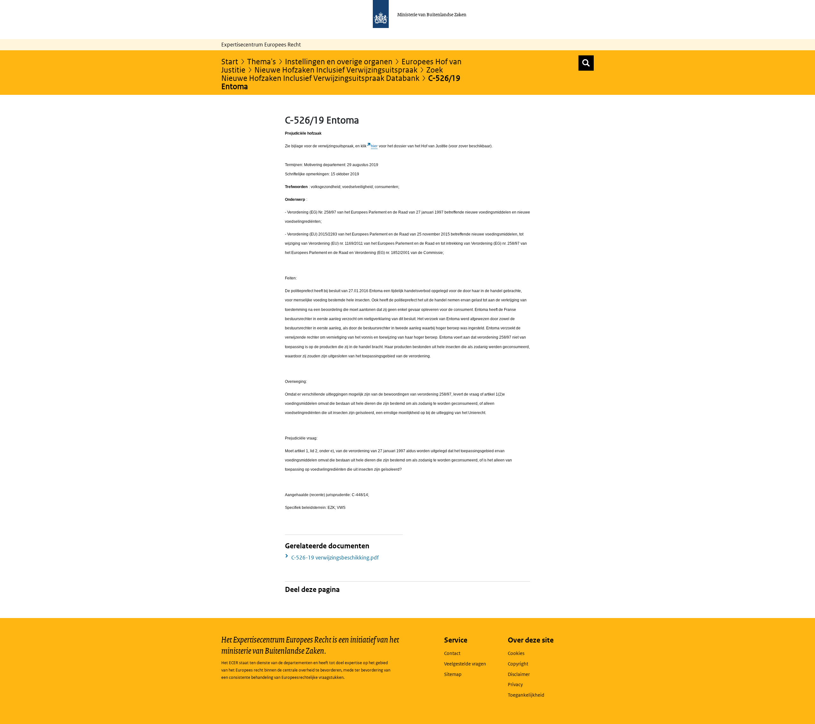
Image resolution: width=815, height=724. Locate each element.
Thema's (261, 61)
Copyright (518, 664)
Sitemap (453, 674)
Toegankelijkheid (526, 695)
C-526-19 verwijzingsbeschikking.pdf (335, 557)
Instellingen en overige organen (339, 61)
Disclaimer (519, 674)
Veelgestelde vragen (465, 664)
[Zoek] (586, 63)
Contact (452, 653)
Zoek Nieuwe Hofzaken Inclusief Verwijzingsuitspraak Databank (332, 73)
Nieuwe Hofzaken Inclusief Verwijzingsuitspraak (335, 69)
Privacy (515, 684)
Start (229, 61)
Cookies (516, 653)
